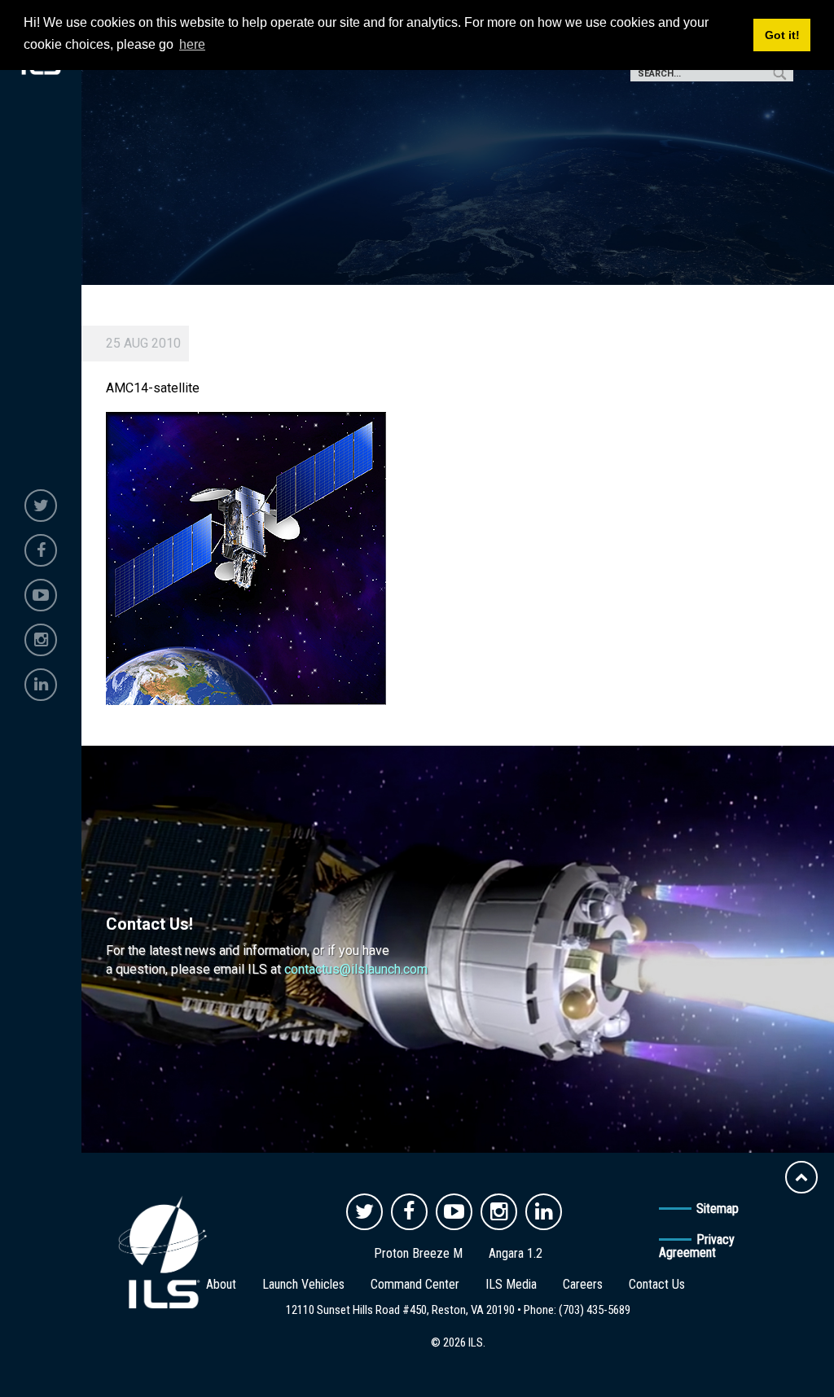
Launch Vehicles (303, 1284)
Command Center (415, 1284)
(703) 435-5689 (594, 1310)
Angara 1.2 (515, 1253)
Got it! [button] (782, 35)
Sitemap (717, 1208)
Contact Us (657, 1284)
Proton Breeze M (418, 1253)
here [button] (192, 44)
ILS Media (511, 1284)
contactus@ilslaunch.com (356, 969)
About (221, 1284)
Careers (583, 1284)
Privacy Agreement (697, 1246)
